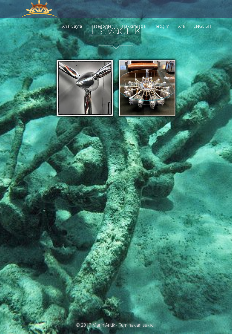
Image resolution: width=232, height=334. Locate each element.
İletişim (162, 26)
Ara (181, 26)
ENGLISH (202, 26)
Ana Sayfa (72, 26)
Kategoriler (102, 26)
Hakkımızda (134, 26)
